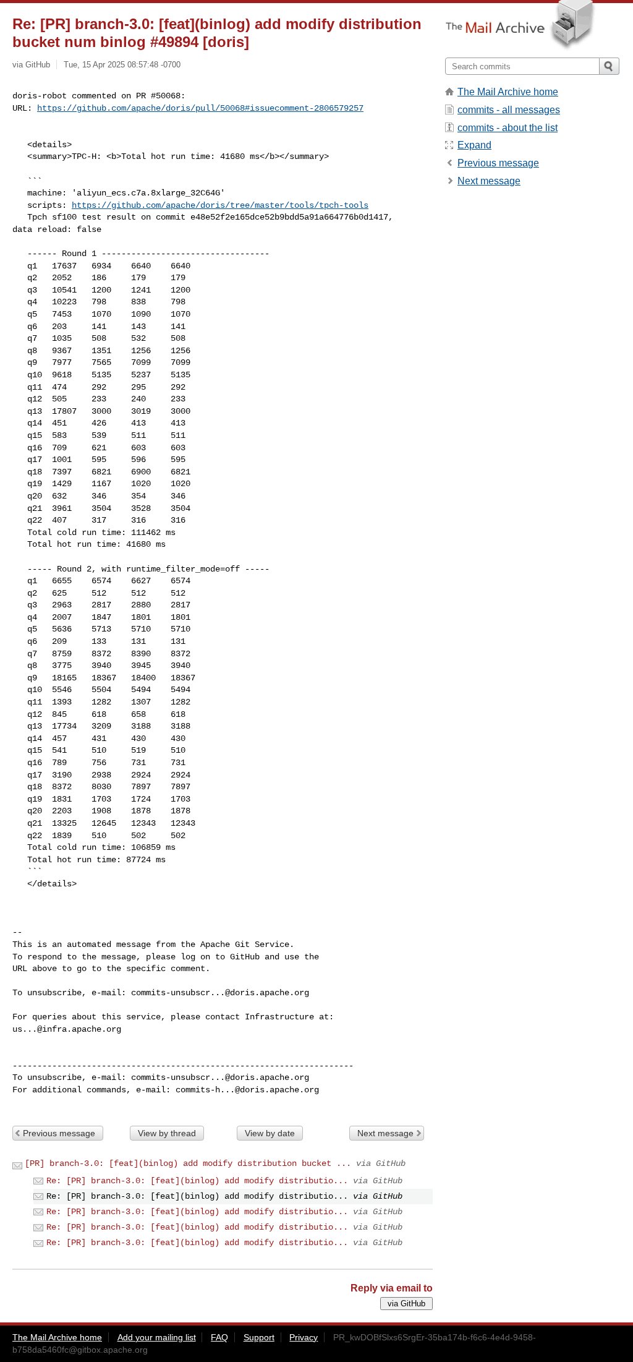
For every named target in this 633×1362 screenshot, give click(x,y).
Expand (474, 145)
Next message (385, 1133)
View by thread (167, 1133)
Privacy (303, 1337)
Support (259, 1337)
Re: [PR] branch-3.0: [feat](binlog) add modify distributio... (197, 1181)
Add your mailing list (156, 1337)
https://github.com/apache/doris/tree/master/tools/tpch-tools (220, 205)
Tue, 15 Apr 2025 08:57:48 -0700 (122, 64)
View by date (270, 1133)
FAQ (219, 1337)
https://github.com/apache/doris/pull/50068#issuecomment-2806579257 (200, 108)
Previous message (59, 1133)
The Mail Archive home (507, 92)
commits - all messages (508, 110)
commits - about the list (507, 127)
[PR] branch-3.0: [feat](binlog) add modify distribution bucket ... (188, 1163)
